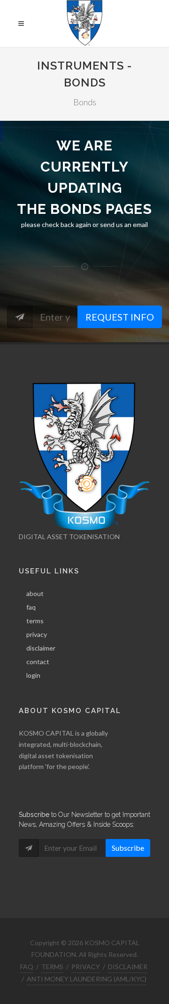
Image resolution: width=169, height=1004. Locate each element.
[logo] (85, 23)
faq (31, 607)
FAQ (26, 967)
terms (35, 621)
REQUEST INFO (119, 316)
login (33, 675)
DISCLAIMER (127, 967)
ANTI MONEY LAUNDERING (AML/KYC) (86, 979)
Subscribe (128, 847)
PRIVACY (85, 967)
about (35, 593)
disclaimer (40, 648)
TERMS (52, 967)
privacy (36, 634)
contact (37, 662)
